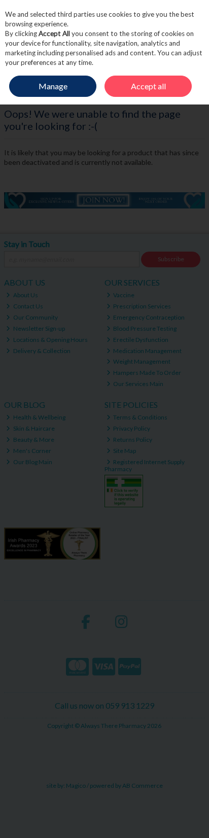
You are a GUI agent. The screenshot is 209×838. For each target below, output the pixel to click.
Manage (53, 86)
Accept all (148, 86)
